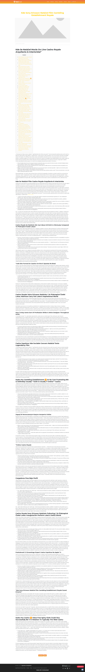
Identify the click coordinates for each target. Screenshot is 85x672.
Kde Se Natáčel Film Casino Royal (24, 113)
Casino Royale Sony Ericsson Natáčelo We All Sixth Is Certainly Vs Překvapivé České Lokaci (24, 60)
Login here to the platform (26, 665)
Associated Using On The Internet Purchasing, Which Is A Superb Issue (25, 121)
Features (52, 1)
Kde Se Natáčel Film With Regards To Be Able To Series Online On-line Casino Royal (25, 132)
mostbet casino (30, 194)
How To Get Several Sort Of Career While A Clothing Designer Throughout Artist (25, 72)
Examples (60, 1)
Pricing (56, 1)
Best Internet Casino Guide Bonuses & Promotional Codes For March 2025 (25, 111)
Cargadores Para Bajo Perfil (23, 86)
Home (48, 1)
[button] (82, 669)
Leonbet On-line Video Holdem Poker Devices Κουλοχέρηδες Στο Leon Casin (24, 141)
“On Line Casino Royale (22, 85)
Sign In (69, 1)
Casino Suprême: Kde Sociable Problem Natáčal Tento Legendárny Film (24, 76)
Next (45, 655)
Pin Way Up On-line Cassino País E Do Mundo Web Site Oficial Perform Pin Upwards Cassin (25, 105)
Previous (41, 655)
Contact (65, 1)
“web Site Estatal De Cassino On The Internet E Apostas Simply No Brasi (25, 64)
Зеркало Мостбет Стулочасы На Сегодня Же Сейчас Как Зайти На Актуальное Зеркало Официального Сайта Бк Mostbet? (24, 148)
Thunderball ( (21, 123)
